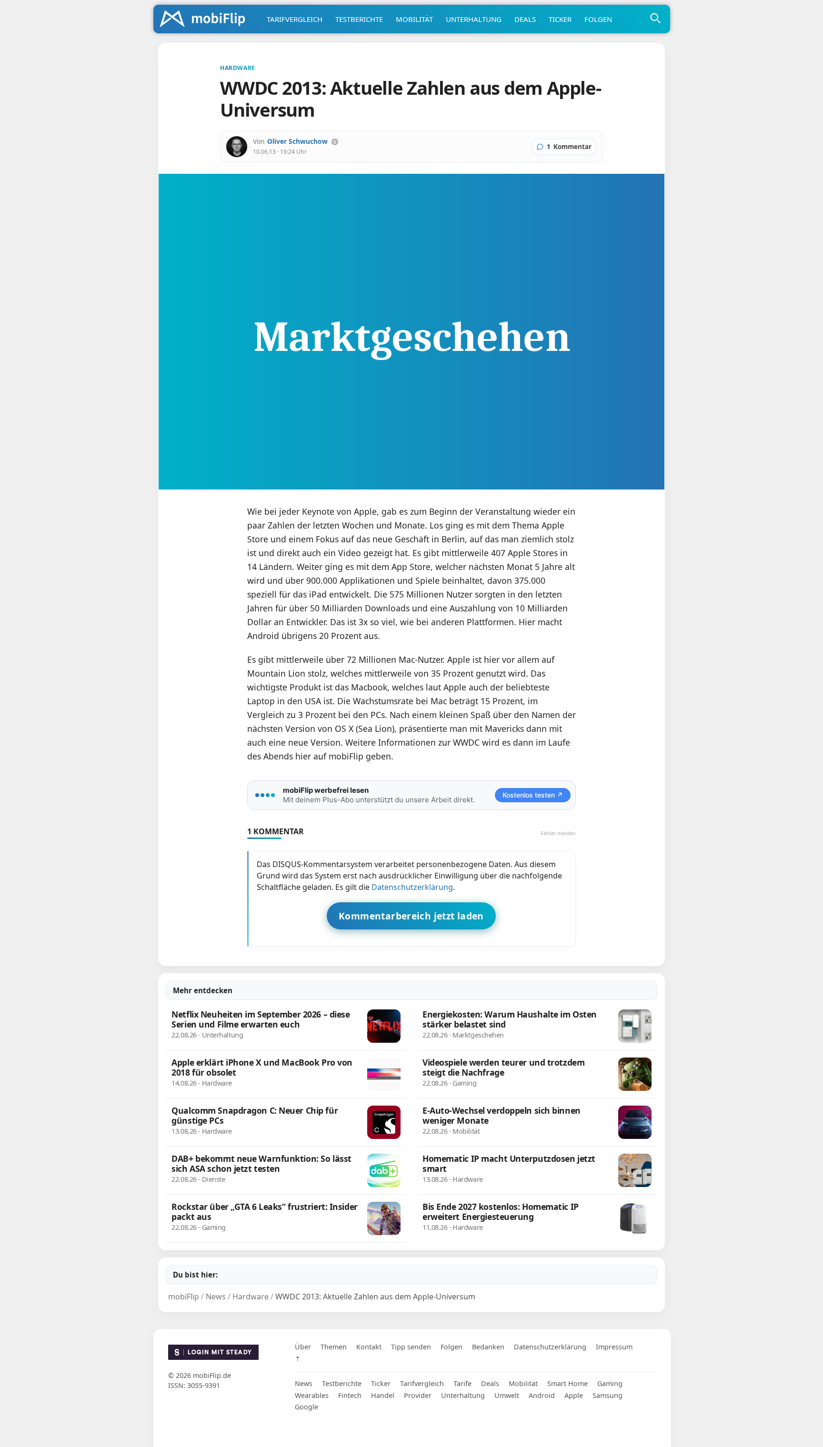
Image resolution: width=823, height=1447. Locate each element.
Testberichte (359, 19)
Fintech (349, 1395)
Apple (573, 1395)
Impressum (614, 1346)
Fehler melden (558, 833)
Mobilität (414, 19)
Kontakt (368, 1346)
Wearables (312, 1395)
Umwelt (506, 1395)
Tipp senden (411, 1346)
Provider (418, 1395)
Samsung (607, 1395)
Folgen (598, 19)
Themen (334, 1346)
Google (306, 1406)
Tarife (462, 1383)
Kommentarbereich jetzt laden (411, 915)
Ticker (560, 19)
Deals (525, 19)
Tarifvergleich (294, 19)
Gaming (609, 1383)
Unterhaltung (474, 19)
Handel (382, 1395)
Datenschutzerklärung (412, 887)
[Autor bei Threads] (334, 142)
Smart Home (567, 1383)
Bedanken (488, 1346)
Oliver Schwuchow (297, 141)
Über (303, 1346)
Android (542, 1395)
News (303, 1383)
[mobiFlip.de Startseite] (206, 19)
